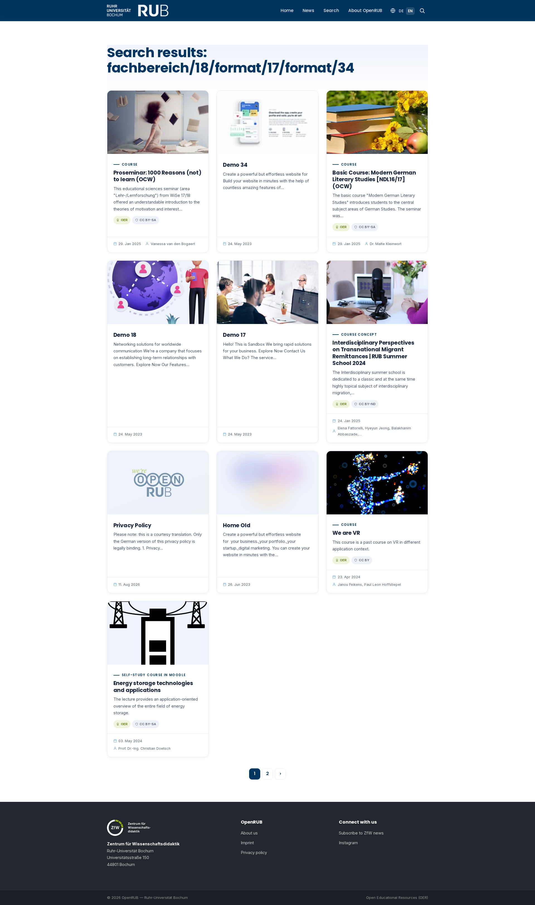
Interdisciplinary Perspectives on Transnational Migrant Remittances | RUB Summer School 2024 (373, 353)
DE (401, 11)
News (308, 10)
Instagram (348, 842)
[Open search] (422, 10)
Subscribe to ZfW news (361, 833)
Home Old (236, 525)
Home (287, 10)
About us (249, 833)
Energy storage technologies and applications (153, 686)
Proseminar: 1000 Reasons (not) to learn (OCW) (157, 176)
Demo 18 (125, 335)
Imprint (247, 842)
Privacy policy (254, 852)
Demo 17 (234, 335)
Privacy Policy (132, 525)
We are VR (346, 533)
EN (410, 11)
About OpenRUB (365, 10)
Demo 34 (235, 165)
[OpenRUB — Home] (137, 10)
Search (331, 10)
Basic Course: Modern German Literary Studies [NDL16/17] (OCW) (374, 179)
